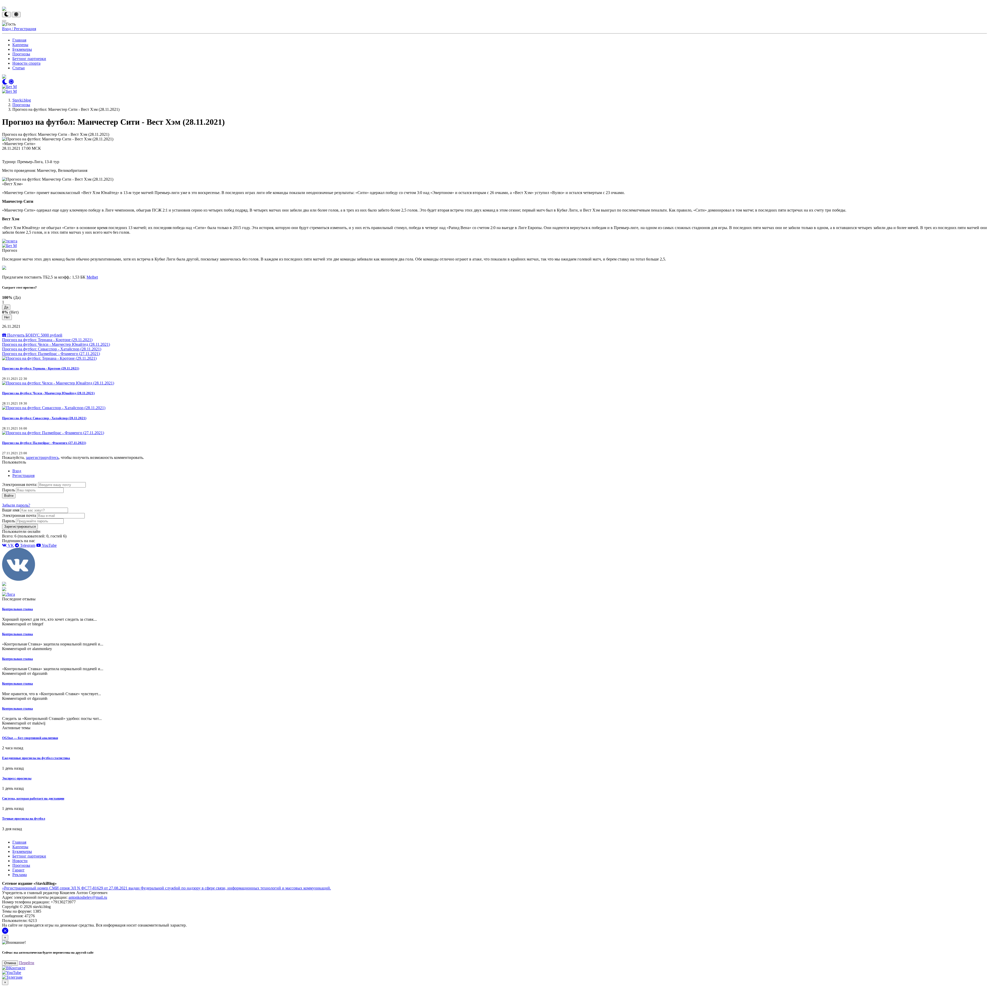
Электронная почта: (20, 484)
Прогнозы (21, 54)
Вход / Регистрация (19, 29)
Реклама (19, 874)
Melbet (92, 277)
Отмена (10, 963)
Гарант (18, 870)
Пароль (8, 490)
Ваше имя (10, 510)
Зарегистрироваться (20, 526)
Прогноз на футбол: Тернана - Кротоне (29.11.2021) (47, 340)
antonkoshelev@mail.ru (88, 897)
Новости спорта (26, 63)
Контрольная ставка (17, 609)
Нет (7, 317)
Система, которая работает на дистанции (33, 798)
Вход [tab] (16, 471)
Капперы (20, 45)
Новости (20, 861)
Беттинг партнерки (29, 58)
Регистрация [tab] (23, 475)
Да (6, 307)
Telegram (27, 545)
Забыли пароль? (16, 505)
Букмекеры (22, 49)
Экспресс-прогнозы (16, 778)
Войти (8, 496)
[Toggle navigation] (4, 21)
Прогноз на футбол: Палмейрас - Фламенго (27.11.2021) (51, 353)
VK (10, 545)
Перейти (26, 963)
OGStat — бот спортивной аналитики (30, 738)
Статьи (18, 68)
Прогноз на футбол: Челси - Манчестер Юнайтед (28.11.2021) (56, 344)
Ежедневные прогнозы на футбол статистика (36, 758)
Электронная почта (19, 515)
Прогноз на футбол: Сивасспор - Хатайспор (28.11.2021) (51, 349)
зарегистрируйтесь (42, 457)
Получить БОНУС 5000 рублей (34, 335)
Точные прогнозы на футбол (23, 818)
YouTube (49, 545)
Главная (19, 40)
